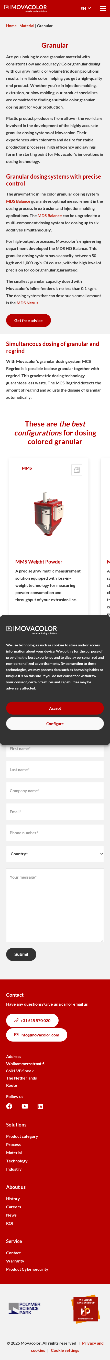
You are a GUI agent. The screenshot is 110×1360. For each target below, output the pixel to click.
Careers (13, 1206)
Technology (17, 1160)
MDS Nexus (27, 302)
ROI (9, 1223)
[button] (85, 8)
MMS (27, 467)
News (11, 1214)
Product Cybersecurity (27, 1269)
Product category (22, 1136)
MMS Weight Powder (38, 562)
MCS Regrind (68, 382)
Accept (55, 708)
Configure (55, 723)
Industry (14, 1169)
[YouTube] (24, 1106)
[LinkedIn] (40, 1106)
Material (26, 25)
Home (11, 25)
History (13, 1198)
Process (13, 1144)
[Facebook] (9, 1106)
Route (11, 1085)
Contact (13, 1252)
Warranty (15, 1260)
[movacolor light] (25, 8)
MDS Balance (18, 201)
